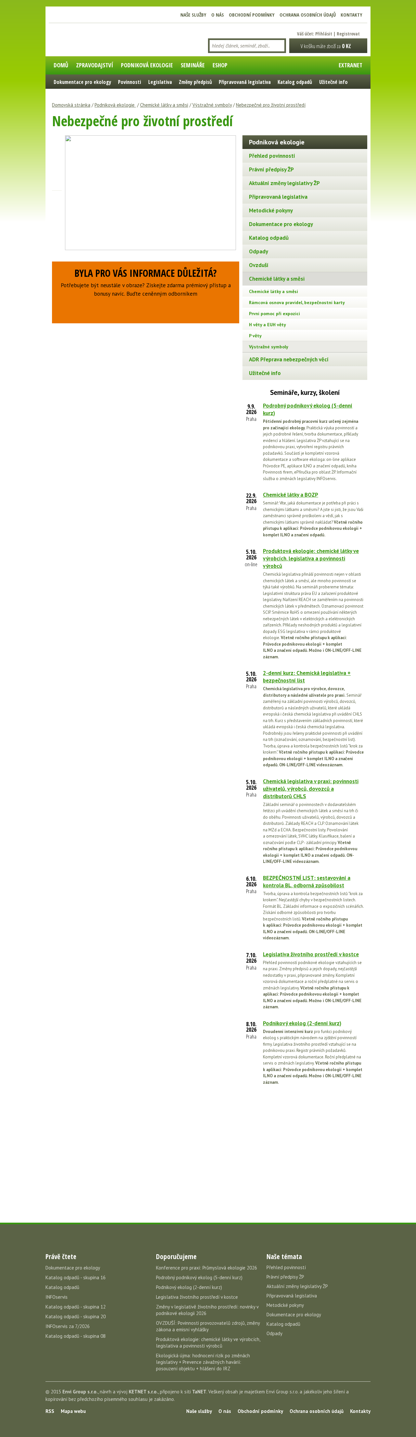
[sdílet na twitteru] (57, 151)
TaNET (199, 1392)
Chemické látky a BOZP (290, 494)
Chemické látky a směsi (164, 105)
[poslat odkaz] (57, 186)
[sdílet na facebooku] (57, 140)
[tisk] (57, 197)
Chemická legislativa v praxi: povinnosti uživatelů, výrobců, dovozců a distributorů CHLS (310, 789)
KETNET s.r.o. (143, 1392)
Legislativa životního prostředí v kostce (311, 954)
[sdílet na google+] (57, 163)
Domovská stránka (71, 105)
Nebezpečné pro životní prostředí (271, 105)
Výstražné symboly (212, 105)
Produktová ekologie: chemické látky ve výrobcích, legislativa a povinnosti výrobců (311, 558)
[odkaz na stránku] (57, 174)
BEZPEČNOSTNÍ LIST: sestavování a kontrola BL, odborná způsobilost (306, 881)
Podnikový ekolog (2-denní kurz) (302, 1023)
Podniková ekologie (115, 105)
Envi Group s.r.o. (80, 1392)
